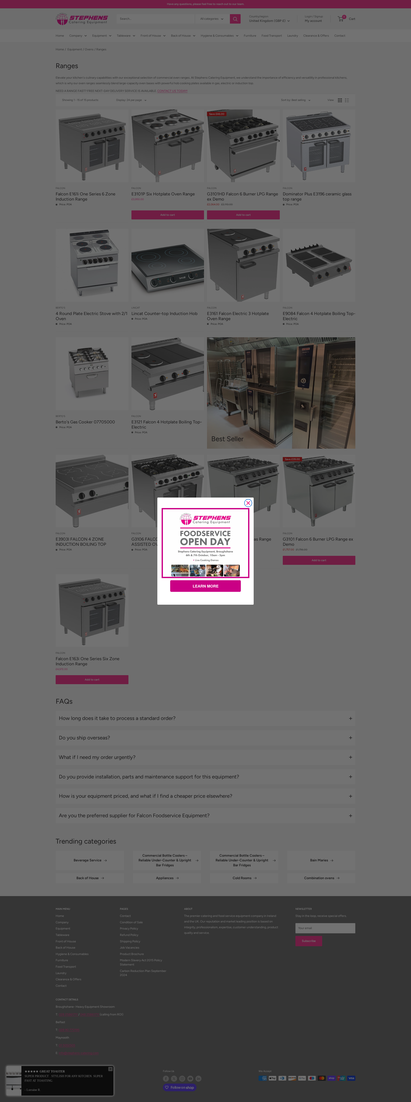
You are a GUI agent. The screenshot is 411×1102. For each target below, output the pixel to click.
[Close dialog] (248, 503)
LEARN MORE (206, 586)
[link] (205, 543)
